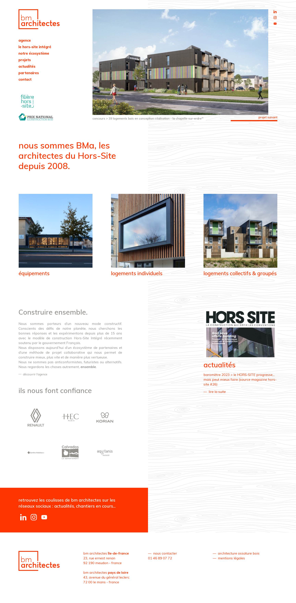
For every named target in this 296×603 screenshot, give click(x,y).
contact (25, 79)
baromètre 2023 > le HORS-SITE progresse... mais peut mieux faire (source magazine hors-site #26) (240, 379)
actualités (26, 66)
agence (24, 40)
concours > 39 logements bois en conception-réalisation (147, 118)
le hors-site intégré (34, 47)
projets (24, 60)
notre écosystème (33, 53)
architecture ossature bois (239, 553)
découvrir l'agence (35, 374)
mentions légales (231, 558)
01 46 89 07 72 (160, 558)
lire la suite (217, 391)
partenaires (28, 73)
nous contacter (165, 553)
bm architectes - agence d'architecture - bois (39, 19)
